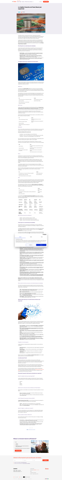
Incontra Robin (32, 468)
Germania (23, 1)
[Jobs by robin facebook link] (47, 478)
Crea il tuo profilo (18, 450)
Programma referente (33, 472)
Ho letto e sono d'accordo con (22, 463)
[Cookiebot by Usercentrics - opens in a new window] (43, 234)
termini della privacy (24, 462)
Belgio (20, 1)
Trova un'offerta (46, 1)
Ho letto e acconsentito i (20, 462)
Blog (31, 471)
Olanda (18, 1)
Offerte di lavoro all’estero (29, 1)
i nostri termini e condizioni (26, 463)
